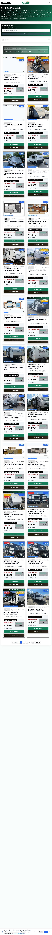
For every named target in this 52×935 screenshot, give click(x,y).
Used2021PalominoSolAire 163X (37, 320)
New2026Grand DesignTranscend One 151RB (36, 512)
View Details (15, 97)
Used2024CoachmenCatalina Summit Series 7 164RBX (14, 416)
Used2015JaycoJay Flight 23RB (37, 271)
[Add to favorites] (23, 71)
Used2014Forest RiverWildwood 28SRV (35, 367)
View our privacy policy (19, 933)
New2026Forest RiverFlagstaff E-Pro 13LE (11, 613)
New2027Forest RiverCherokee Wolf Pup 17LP (36, 610)
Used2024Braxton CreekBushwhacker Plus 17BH (12, 269)
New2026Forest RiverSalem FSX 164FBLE (13, 515)
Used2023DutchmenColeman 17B (14, 174)
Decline (40, 931)
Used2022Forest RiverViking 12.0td (38, 172)
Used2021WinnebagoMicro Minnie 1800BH (37, 415)
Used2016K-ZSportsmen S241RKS (12, 318)
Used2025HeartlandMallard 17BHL (13, 368)
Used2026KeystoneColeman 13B (14, 222)
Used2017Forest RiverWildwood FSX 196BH (35, 125)
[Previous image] (28, 64)
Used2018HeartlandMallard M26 (13, 465)
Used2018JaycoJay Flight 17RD (13, 125)
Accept (46, 931)
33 (33, 642)
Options (35, 931)
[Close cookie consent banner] (49, 931)
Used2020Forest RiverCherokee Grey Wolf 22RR (36, 465)
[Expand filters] (49, 40)
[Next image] (47, 64)
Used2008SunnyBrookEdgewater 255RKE (11, 78)
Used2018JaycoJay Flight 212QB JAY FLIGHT (37, 222)
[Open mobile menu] (49, 3)
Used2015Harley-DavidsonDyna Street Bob (37, 77)
